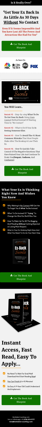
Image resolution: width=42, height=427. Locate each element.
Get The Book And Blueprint (23, 46)
